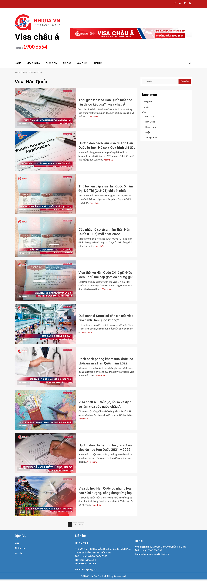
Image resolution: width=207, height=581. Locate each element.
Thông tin (51, 63)
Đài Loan (149, 116)
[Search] (190, 63)
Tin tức (67, 63)
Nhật (147, 132)
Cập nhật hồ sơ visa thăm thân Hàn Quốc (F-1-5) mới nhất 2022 (45, 237)
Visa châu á (37, 37)
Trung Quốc (151, 137)
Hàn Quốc (150, 121)
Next (81, 524)
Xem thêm (93, 116)
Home (18, 63)
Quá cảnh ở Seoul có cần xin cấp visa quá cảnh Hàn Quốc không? (45, 324)
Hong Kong (150, 127)
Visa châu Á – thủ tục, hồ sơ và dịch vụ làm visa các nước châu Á (45, 410)
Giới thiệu (82, 63)
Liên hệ (98, 63)
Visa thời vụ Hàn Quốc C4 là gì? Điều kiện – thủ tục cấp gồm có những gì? (45, 280)
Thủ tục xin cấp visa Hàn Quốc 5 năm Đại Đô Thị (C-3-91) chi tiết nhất (45, 194)
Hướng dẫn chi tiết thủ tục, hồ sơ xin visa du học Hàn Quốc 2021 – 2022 (45, 453)
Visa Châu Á (33, 63)
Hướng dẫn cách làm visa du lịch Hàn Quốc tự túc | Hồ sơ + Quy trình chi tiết (45, 151)
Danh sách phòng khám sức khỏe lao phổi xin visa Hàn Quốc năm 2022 (45, 367)
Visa (144, 112)
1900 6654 (35, 47)
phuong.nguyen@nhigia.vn (155, 553)
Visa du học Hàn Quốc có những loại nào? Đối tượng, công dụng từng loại (45, 496)
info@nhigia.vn (89, 569)
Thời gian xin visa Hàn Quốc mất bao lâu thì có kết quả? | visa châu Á (45, 108)
